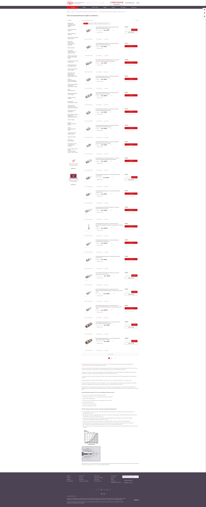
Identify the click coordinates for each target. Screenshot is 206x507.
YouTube (99, 489)
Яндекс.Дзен (101, 489)
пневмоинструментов (86, 365)
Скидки (68, 477)
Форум (112, 479)
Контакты (93, 464)
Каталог (68, 475)
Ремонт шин (97, 475)
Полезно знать (97, 481)
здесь (111, 380)
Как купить (81, 475)
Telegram (110, 489)
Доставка (81, 479)
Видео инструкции (98, 477)
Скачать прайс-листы (129, 2)
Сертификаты (70, 481)
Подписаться (73, 184)
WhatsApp (107, 489)
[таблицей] (139, 20)
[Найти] (103, 3)
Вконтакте (96, 489)
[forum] (104, 489)
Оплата (80, 477)
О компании (114, 475)
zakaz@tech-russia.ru (128, 482)
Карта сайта (103, 493)
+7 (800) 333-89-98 (116, 2)
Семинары (96, 479)
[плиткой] (135, 20)
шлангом (112, 369)
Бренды (69, 479)
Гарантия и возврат (83, 481)
